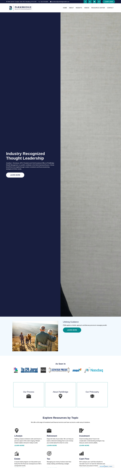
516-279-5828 (44, 1)
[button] (65, 7)
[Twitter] (85, 1)
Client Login (109, 1)
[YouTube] (94, 1)
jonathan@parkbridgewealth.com (60, 1)
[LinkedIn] (90, 1)
